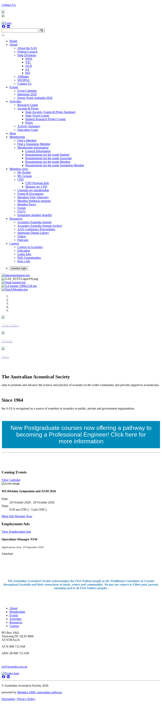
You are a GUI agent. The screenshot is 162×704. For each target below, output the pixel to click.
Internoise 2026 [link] (27, 94)
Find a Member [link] (27, 140)
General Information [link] (38, 151)
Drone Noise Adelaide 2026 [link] (34, 97)
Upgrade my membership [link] (33, 190)
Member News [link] (26, 204)
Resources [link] (15, 218)
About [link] (13, 44)
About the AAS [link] (27, 48)
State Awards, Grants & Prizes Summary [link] (50, 112)
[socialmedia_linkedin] (8, 26)
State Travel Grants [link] (37, 115)
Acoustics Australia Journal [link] (34, 222)
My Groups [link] (24, 176)
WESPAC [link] (23, 80)
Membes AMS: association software (39, 692)
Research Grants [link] (27, 105)
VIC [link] (28, 62)
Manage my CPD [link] (36, 186)
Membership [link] (17, 137)
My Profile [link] (24, 172)
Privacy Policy (26, 699)
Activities (15, 619)
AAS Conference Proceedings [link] (36, 229)
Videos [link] (21, 236)
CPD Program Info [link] (37, 183)
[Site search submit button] (42, 30)
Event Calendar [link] (27, 90)
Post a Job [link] (23, 261)
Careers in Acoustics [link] (30, 247)
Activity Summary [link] (28, 126)
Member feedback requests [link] (34, 200)
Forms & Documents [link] (30, 193)
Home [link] (13, 41)
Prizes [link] (29, 122)
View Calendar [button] (11, 480)
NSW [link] (28, 58)
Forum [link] (21, 208)
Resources (15, 622)
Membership (17, 611)
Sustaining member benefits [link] (34, 215)
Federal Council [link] (27, 51)
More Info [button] (8, 516)
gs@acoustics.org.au (14, 666)
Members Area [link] (18, 169)
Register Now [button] (23, 516)
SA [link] (27, 69)
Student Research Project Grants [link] (45, 119)
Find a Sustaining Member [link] (33, 144)
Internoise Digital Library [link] (33, 232)
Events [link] (13, 87)
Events (13, 615)
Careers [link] (14, 243)
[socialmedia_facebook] (4, 26)
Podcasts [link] (22, 240)
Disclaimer (8, 699)
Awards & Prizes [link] (28, 108)
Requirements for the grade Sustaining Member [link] (54, 165)
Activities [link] (15, 101)
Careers (14, 626)
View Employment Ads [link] (16, 531)
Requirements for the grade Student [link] (47, 154)
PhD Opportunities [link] (29, 257)
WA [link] (27, 73)
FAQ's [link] (21, 211)
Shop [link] (12, 133)
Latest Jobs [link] (24, 254)
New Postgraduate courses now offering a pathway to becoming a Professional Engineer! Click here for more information (81, 434)
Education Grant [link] (27, 129)
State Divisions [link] (26, 55)
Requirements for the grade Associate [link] (48, 158)
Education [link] (23, 250)
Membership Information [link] (32, 147)
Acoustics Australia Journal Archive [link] (39, 225)
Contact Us (9, 5)
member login (18, 268)
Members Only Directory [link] (33, 197)
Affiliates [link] (23, 76)
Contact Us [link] (24, 83)
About (13, 608)
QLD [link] (28, 65)
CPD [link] (20, 179)
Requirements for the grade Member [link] (47, 161)
